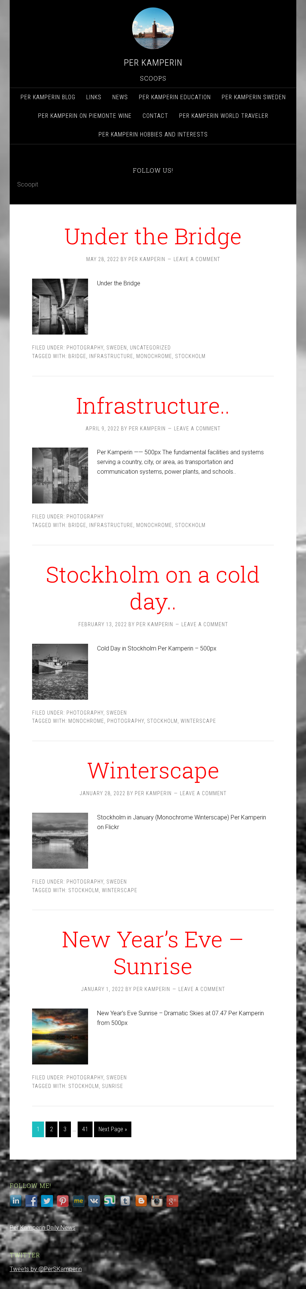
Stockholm (190, 356)
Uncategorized (150, 348)
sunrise (112, 1086)
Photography (84, 348)
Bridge (77, 356)
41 (85, 1129)
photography (125, 721)
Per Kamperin (153, 62)
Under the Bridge (153, 235)
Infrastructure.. (153, 405)
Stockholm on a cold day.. (153, 587)
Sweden (116, 348)
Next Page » (113, 1129)
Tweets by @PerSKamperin (46, 1269)
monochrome (154, 356)
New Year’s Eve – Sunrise (153, 952)
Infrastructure (111, 356)
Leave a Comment (197, 259)
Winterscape (153, 769)
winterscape (198, 721)
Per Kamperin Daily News (42, 1227)
